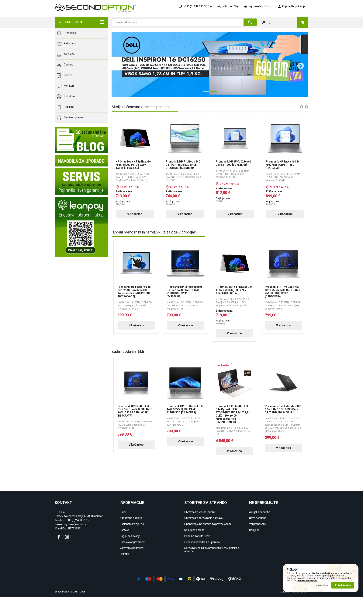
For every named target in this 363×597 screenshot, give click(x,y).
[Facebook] (58, 537)
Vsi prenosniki (257, 523)
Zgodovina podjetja (131, 517)
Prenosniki (69, 32)
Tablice (67, 75)
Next (299, 64)
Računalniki (70, 43)
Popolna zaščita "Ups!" (197, 536)
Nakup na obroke (194, 530)
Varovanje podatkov (131, 547)
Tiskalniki (69, 96)
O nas (123, 512)
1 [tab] (204, 92)
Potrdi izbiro (343, 585)
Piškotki (124, 553)
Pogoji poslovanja (130, 536)
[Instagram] (67, 537)
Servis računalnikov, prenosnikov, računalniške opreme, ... (211, 549)
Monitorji (68, 85)
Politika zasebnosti (307, 580)
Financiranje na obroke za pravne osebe (208, 523)
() (266, 22)
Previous (117, 64)
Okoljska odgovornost (132, 542)
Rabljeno (68, 106)
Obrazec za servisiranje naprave (203, 517)
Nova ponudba (257, 517)
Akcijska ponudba (259, 512)
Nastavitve (322, 585)
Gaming (68, 64)
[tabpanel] (210, 64)
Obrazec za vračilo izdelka (200, 512)
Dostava (125, 530)
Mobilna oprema (73, 117)
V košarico (134, 214)
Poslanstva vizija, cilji (132, 523)
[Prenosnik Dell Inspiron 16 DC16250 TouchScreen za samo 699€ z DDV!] (210, 64)
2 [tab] (212, 92)
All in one (69, 53)
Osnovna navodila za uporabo (202, 542)
